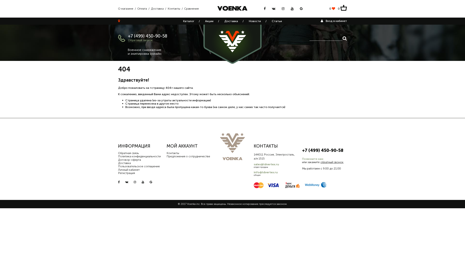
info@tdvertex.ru (266, 172)
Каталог (188, 21)
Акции (209, 21)
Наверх (454, 255)
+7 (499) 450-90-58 (147, 36)
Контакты (174, 8)
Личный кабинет (129, 169)
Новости (255, 21)
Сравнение (191, 8)
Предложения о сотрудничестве (188, 156)
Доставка (157, 8)
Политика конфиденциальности (139, 156)
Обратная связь (128, 153)
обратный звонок (331, 162)
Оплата (142, 8)
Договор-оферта (129, 159)
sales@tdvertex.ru (266, 164)
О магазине (125, 8)
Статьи (277, 21)
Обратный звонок (140, 40)
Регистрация (126, 173)
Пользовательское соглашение (139, 166)
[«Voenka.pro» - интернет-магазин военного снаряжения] (232, 9)
